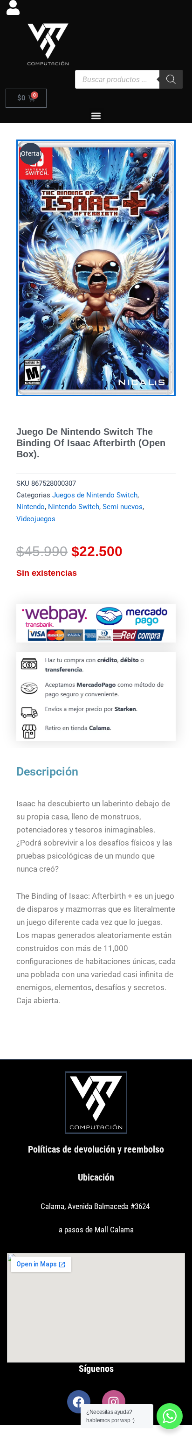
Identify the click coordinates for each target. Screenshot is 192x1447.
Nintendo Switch (73, 507)
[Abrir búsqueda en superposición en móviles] (129, 79)
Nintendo (30, 507)
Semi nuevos (123, 507)
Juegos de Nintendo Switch (94, 495)
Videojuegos (35, 519)
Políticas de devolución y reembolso (96, 1149)
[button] (96, 115)
